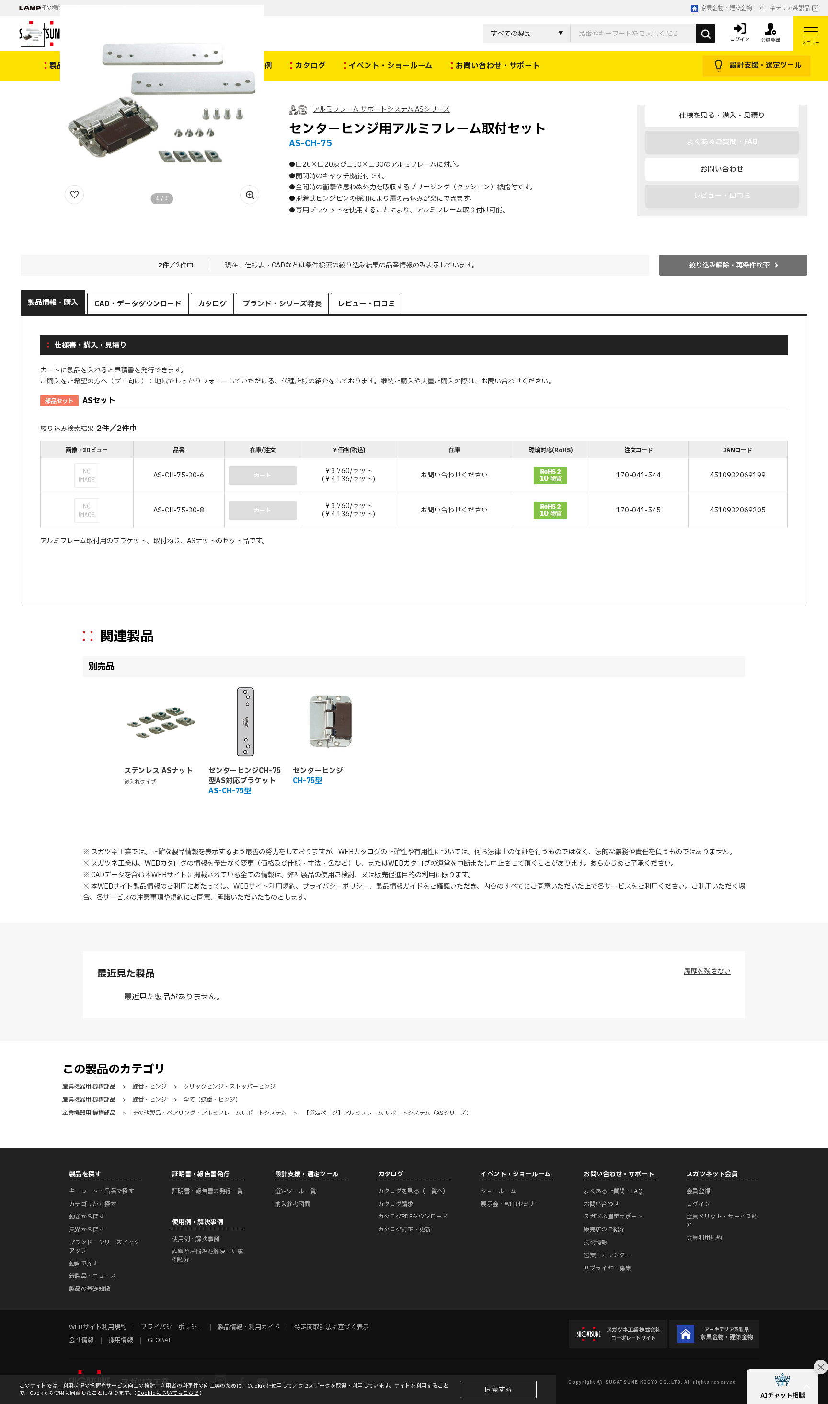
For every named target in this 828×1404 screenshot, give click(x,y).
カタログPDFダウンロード (413, 1216)
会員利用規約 (704, 1237)
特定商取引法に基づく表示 (331, 1327)
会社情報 (81, 1340)
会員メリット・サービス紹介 (722, 1220)
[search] (705, 33)
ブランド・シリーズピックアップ (104, 1246)
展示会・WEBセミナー (511, 1204)
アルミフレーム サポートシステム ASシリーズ (381, 109)
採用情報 (120, 1340)
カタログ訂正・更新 (404, 1229)
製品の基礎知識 (90, 1289)
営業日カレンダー (607, 1255)
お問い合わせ (722, 169)
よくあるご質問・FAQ (613, 1191)
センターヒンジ (318, 771)
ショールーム (498, 1191)
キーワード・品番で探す (101, 1191)
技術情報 (595, 1242)
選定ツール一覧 (296, 1191)
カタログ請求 (396, 1204)
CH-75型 (307, 781)
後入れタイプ (140, 782)
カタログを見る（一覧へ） (413, 1191)
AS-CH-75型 (229, 791)
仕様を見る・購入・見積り (722, 115)
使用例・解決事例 (195, 1239)
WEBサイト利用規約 (264, 887)
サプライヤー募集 (607, 1268)
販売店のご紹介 (604, 1229)
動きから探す (86, 1216)
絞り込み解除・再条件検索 (729, 265)
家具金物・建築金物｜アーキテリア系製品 (755, 8)
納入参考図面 (292, 1204)
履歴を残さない (707, 971)
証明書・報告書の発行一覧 (207, 1191)
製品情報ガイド (399, 887)
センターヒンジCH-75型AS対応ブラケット (244, 776)
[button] (782, 1386)
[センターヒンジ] (330, 722)
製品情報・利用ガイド (249, 1327)
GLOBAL (160, 1340)
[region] (414, 485)
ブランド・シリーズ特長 (282, 304)
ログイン (698, 1204)
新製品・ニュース (92, 1276)
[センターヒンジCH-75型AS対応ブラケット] (245, 722)
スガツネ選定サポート (613, 1216)
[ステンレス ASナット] (161, 722)
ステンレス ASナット (158, 771)
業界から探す (86, 1229)
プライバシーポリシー (335, 887)
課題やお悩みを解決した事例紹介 (207, 1255)
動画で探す (84, 1263)
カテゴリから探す (92, 1204)
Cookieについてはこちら (168, 1393)
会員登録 (698, 1191)
